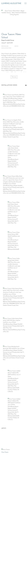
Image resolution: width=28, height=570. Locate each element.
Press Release (4, 46)
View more (14, 77)
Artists (16, 46)
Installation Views (6, 48)
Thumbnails (26, 85)
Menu (25, 3)
